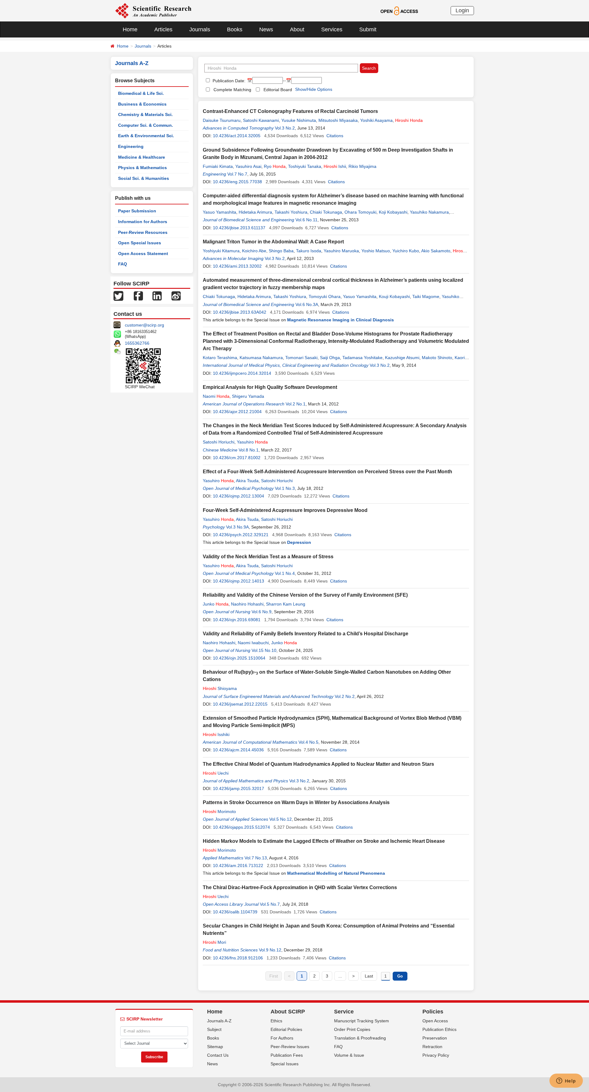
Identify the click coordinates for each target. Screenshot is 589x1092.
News (266, 29)
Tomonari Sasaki (301, 357)
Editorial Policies (286, 1029)
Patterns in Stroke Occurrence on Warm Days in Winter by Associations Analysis (296, 802)
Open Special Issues (139, 242)
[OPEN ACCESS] (399, 10)
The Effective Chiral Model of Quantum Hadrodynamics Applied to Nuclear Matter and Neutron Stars (318, 764)
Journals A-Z (219, 1020)
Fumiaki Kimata (218, 166)
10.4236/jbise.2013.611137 (239, 227)
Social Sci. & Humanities (143, 178)
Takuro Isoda (308, 250)
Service (344, 1012)
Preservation (434, 1038)
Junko (216, 604)
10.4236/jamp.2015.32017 (238, 788)
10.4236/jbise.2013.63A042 (239, 312)
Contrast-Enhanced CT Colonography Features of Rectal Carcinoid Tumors (290, 111)
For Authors (282, 1038)
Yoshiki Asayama (376, 120)
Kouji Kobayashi (394, 296)
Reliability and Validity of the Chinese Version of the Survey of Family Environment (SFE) (305, 595)
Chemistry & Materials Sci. (145, 114)
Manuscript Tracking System (361, 1020)
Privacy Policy (435, 1055)
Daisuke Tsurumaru (222, 120)
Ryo (275, 166)
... (340, 976)
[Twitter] (118, 295)
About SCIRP (288, 1012)
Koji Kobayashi (393, 212)
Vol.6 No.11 (306, 219)
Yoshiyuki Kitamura (221, 250)
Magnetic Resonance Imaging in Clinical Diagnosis (340, 319)
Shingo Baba (281, 250)
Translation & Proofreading (360, 1038)
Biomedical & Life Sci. (141, 93)
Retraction (432, 1046)
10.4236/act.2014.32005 (236, 135)
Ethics (276, 1020)
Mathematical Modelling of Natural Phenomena (336, 873)
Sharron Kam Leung (285, 604)
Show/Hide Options (313, 89)
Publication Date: (228, 80)
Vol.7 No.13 (255, 857)
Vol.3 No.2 (285, 128)
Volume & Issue (349, 1055)
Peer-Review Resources (142, 232)
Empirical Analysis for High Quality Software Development (270, 387)
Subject (214, 1029)
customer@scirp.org (144, 325)
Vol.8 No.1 (249, 449)
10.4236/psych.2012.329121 (240, 534)
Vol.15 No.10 (264, 650)
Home (130, 29)
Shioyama (220, 688)
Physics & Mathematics (142, 167)
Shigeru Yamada (248, 396)
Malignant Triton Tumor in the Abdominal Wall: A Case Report (273, 241)
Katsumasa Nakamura (261, 357)
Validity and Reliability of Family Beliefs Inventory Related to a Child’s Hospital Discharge (305, 633)
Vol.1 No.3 (285, 488)
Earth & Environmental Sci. (146, 135)
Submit (367, 29)
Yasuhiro (252, 442)
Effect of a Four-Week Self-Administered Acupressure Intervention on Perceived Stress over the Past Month (327, 471)
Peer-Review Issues (290, 1046)
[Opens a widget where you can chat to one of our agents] (566, 1081)
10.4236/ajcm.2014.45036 (238, 749)
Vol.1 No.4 (285, 573)
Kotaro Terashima (220, 357)
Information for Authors (142, 221)
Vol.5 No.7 (270, 904)
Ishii (335, 166)
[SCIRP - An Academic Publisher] (153, 10)
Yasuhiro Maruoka (341, 250)
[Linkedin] (157, 295)
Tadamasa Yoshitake (362, 357)
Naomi (216, 396)
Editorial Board (278, 89)
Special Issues (284, 1063)
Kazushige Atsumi (402, 357)
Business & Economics (142, 104)
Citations (334, 135)
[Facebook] (138, 295)
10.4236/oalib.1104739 (235, 911)
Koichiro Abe (254, 250)
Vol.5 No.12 (280, 819)
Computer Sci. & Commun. (145, 125)
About (297, 29)
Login (462, 10)
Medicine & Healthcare (141, 157)
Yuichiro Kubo (405, 250)
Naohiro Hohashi (247, 604)
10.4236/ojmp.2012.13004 (238, 496)
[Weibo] (176, 295)
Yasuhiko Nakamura (429, 212)
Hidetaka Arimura (255, 212)
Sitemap (215, 1046)
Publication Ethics (439, 1029)
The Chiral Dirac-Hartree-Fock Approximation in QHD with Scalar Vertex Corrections (300, 887)
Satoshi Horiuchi (218, 442)
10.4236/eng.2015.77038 (237, 181)
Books (234, 29)
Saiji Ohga (330, 357)
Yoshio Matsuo (375, 250)
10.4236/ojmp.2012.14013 (238, 581)
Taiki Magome (425, 296)
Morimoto (219, 811)
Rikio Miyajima (362, 166)
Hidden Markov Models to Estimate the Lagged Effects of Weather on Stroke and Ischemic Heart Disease (324, 841)
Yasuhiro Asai (248, 166)
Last (369, 976)
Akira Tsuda (247, 480)
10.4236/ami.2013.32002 (237, 266)
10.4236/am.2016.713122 (238, 865)
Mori (214, 942)
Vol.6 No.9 (261, 611)
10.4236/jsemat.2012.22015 (240, 704)
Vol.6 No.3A (306, 304)
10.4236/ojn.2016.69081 (236, 619)
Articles (163, 29)
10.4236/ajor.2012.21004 (237, 411)
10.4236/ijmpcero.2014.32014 (242, 373)
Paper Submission (137, 210)
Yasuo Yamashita (219, 212)
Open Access (435, 1020)
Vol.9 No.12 (270, 949)
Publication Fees (287, 1055)
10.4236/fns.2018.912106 (238, 957)
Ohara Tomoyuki (360, 212)
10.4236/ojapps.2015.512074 (241, 827)
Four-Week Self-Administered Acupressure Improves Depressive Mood (285, 510)
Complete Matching (232, 89)
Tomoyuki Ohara (325, 296)
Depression (299, 542)
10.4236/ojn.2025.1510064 (239, 658)
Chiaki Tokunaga (326, 212)
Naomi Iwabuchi (253, 642)
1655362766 (137, 343)
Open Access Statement (143, 253)
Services (331, 29)
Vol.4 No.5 (308, 742)
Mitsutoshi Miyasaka (338, 120)
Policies (432, 1012)
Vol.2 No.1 (296, 403)
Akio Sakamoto (435, 250)
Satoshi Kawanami (261, 120)
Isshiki (216, 734)
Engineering (131, 146)
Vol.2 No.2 (345, 696)
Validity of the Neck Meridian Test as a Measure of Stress (268, 556)
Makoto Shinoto (437, 357)
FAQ (122, 263)
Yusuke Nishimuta (298, 120)
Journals (199, 29)
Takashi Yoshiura (291, 212)
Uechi (216, 773)
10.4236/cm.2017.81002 (236, 457)
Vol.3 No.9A (237, 527)
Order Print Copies (352, 1029)
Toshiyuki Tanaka (304, 166)
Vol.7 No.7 (237, 174)
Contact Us (218, 1055)
